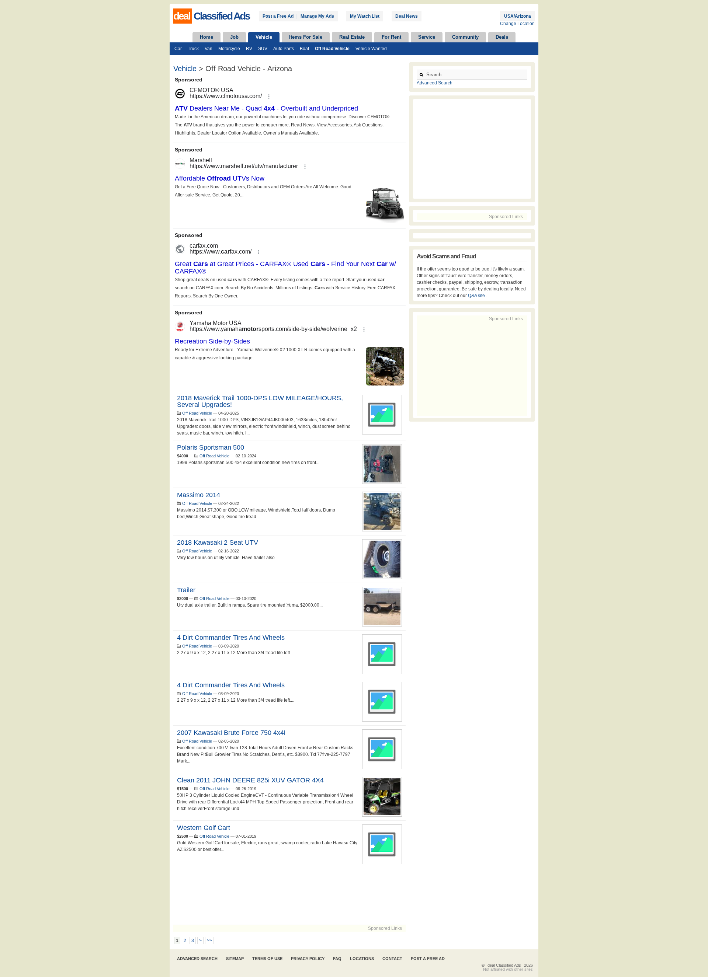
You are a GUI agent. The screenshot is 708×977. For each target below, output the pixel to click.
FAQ (337, 958)
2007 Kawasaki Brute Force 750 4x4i (231, 732)
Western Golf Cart (203, 827)
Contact (392, 958)
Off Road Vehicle (332, 48)
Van (208, 48)
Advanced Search (434, 83)
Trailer (186, 590)
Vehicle (264, 37)
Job (234, 37)
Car (178, 48)
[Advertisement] (289, 896)
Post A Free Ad (428, 958)
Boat (304, 48)
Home (206, 37)
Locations (362, 958)
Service (426, 37)
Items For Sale (305, 37)
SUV (262, 48)
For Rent (391, 37)
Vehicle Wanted (371, 48)
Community (465, 37)
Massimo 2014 (198, 495)
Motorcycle (229, 48)
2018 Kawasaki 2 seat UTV (217, 542)
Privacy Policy (307, 958)
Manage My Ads (317, 16)
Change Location (517, 23)
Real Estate (352, 37)
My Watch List (364, 16)
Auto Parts (283, 48)
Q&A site (477, 295)
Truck (193, 48)
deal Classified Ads (504, 965)
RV (249, 48)
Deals (502, 37)
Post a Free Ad (278, 16)
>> (209, 940)
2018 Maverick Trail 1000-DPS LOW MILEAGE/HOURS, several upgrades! (260, 401)
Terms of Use (267, 958)
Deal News (406, 16)
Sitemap (235, 958)
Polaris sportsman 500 (210, 447)
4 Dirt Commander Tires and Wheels (231, 637)
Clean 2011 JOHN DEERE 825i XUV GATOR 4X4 (250, 780)
